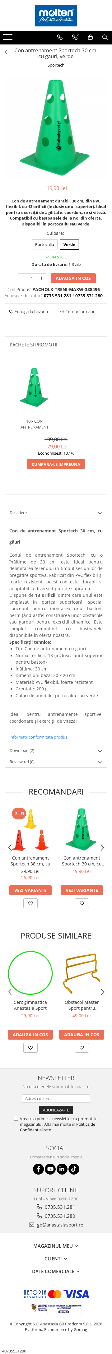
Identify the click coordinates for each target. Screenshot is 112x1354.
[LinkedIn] (62, 1169)
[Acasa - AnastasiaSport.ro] (56, 15)
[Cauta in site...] (105, 37)
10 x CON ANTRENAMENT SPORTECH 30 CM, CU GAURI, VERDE (34, 424)
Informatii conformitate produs (38, 737)
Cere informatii (79, 311)
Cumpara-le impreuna (56, 464)
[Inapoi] (4, 52)
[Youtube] (50, 1169)
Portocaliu (44, 244)
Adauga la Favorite (31, 311)
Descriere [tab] (18, 512)
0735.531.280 (59, 1216)
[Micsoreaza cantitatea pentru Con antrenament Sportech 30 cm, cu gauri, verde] (22, 278)
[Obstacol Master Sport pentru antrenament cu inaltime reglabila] (81, 973)
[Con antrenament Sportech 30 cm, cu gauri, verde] (56, 127)
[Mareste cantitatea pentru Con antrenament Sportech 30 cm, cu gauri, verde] (41, 278)
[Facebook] (38, 1169)
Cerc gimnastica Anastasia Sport (30, 1005)
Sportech (56, 65)
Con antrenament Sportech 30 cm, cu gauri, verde (82, 861)
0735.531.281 (59, 1207)
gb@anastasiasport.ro (59, 1225)
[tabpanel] (56, 127)
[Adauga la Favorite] (30, 903)
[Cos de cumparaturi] (90, 37)
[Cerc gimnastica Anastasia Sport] (30, 973)
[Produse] (8, 39)
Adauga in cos (73, 278)
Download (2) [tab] (22, 750)
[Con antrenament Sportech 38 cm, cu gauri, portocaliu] (30, 829)
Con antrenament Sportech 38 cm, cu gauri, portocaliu (30, 861)
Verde (69, 244)
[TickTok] (73, 1169)
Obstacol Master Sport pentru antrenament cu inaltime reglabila (81, 1005)
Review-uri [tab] (22, 761)
